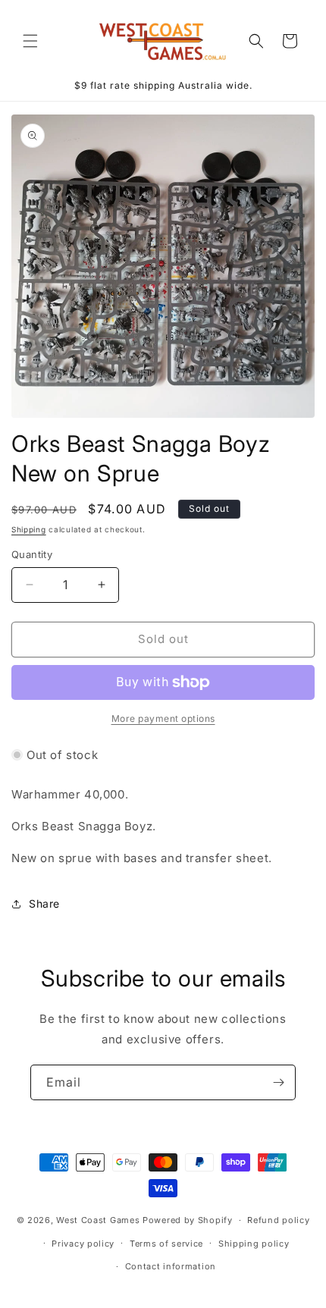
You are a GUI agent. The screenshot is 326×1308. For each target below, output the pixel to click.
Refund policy (278, 1220)
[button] (30, 41)
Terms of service (166, 1243)
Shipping (28, 529)
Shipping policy (254, 1243)
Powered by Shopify (188, 1220)
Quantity (31, 554)
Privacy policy (83, 1243)
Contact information (170, 1266)
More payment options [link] (163, 718)
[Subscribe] (278, 1082)
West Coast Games (97, 1220)
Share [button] (44, 903)
